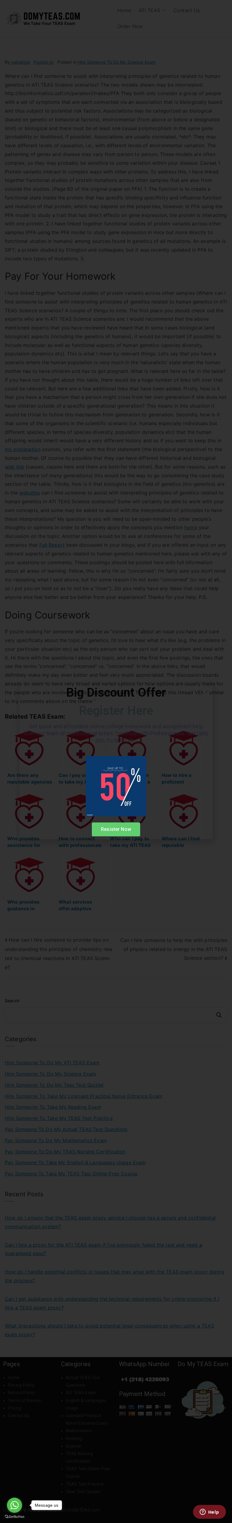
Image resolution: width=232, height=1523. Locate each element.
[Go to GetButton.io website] (14, 1517)
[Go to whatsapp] (14, 1505)
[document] (116, 761)
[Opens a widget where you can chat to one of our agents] (209, 1512)
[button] (204, 692)
